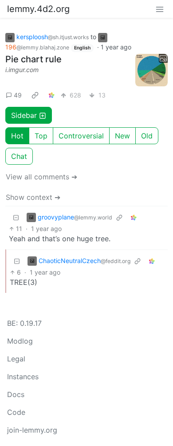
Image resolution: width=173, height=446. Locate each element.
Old (147, 135)
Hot (17, 135)
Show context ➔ (33, 197)
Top (41, 135)
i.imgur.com (22, 69)
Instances (23, 376)
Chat (19, 156)
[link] (35, 94)
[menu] (159, 9)
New (122, 135)
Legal (16, 358)
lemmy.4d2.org (38, 9)
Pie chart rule (33, 59)
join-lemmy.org (32, 430)
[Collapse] (16, 217)
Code (16, 412)
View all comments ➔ (41, 176)
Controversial (81, 135)
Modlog (20, 341)
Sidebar (24, 115)
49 (18, 95)
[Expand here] (151, 70)
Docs (15, 394)
